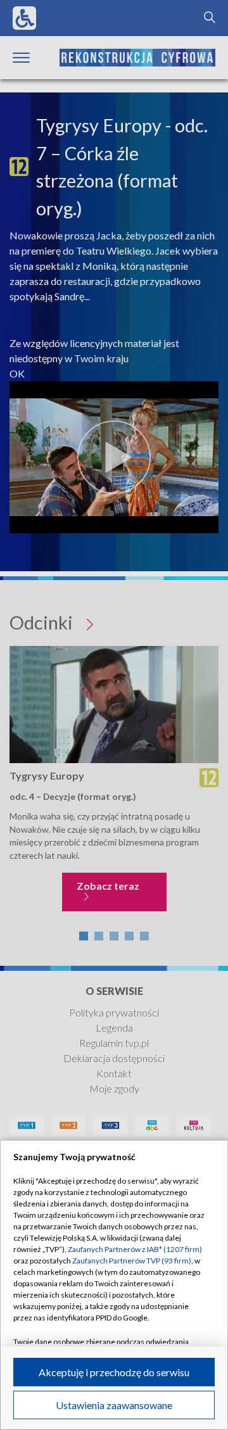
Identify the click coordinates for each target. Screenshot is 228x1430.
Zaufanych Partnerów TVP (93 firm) (131, 1260)
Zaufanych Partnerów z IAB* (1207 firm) (135, 1249)
